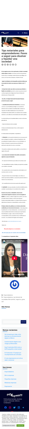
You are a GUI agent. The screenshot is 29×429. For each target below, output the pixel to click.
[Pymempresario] (5, 33)
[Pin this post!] (10, 65)
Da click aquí (5, 232)
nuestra (14, 232)
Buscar (23, 322)
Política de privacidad (10, 399)
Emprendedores (8, 295)
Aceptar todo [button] (20, 425)
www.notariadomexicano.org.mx (14, 221)
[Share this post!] (2, 65)
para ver (10, 232)
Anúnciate (11, 401)
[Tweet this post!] (5, 65)
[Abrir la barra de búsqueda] (18, 33)
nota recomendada (21, 232)
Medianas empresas (10, 383)
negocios (18, 299)
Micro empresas (9, 375)
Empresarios (8, 386)
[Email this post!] (16, 65)
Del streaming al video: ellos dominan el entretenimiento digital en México (13, 336)
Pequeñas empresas (10, 379)
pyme (23, 299)
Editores (17, 401)
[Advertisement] (14, 15)
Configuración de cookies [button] (9, 425)
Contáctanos (7, 403)
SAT (3, 301)
